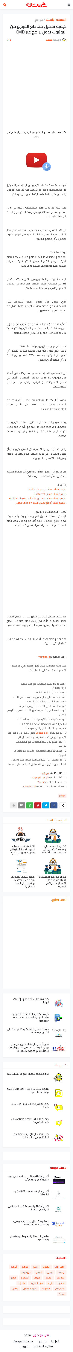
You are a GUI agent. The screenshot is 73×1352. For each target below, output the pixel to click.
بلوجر (50, 1283)
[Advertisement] (36, 88)
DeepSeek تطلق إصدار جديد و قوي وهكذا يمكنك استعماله (31, 1223)
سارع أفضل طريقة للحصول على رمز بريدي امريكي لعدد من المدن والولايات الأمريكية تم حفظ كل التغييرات (28, 1047)
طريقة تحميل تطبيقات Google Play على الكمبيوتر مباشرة (28, 1030)
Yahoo (61, 1294)
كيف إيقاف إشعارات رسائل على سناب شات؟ (30, 1105)
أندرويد (14, 1267)
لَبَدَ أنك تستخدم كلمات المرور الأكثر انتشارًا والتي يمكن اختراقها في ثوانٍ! (22, 849)
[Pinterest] (37, 805)
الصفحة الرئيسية (56, 20)
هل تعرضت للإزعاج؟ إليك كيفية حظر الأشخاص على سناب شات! (31, 1135)
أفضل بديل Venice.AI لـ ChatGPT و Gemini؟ (31, 1193)
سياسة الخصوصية (23, 1341)
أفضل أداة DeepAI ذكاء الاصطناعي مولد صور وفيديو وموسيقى (28, 1178)
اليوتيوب (46, 1267)
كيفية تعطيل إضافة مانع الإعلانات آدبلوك (31, 1000)
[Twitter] (45, 805)
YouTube (42, 782)
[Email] (21, 805)
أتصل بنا (55, 1341)
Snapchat (46, 1289)
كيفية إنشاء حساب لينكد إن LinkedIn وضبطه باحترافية (37, 498)
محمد (27, 1335)
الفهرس (24, 1346)
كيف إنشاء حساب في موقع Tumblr (46, 489)
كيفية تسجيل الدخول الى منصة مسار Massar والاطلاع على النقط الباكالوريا (22, 881)
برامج (35, 1267)
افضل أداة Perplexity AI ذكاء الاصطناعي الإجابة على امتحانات (28, 1208)
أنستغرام (24, 1278)
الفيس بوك (59, 1267)
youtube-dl (44, 656)
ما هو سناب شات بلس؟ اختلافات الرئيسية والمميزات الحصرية (28, 1090)
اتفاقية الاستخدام (44, 1346)
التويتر (13, 1278)
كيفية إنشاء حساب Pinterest (50, 493)
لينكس (15, 1289)
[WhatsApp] (29, 805)
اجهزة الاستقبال (29, 1289)
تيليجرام (22, 1283)
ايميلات (48, 1278)
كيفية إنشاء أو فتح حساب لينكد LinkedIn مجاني (40, 502)
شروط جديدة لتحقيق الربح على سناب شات (28, 1073)
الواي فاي (59, 1289)
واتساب (61, 1272)
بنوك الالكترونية (36, 1283)
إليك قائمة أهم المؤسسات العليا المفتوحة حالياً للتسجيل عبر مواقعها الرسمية (52, 881)
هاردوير (37, 1278)
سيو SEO (60, 1278)
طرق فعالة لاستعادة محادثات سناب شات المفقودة (30, 1120)
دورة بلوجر (26, 1272)
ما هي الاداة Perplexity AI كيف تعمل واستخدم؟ (29, 1238)
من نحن (42, 1341)
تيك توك (61, 1283)
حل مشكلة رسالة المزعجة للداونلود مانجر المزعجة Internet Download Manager (30, 1017)
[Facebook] (53, 805)
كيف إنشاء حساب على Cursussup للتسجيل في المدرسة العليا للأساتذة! (54, 849)
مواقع (39, 20)
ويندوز (50, 1272)
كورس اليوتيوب (40, 777)
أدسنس (39, 1272)
